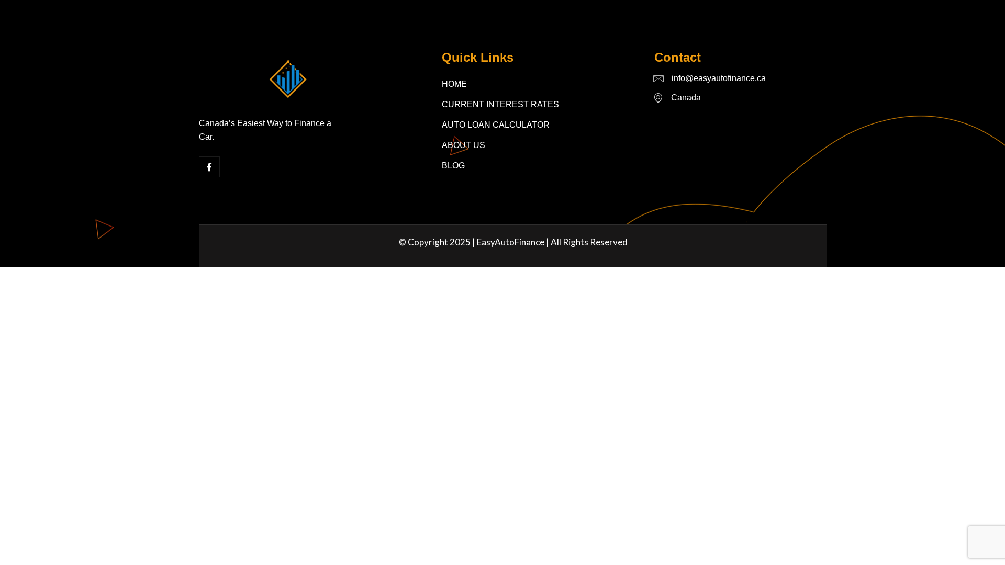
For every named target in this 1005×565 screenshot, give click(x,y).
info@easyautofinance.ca (719, 78)
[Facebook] (209, 166)
